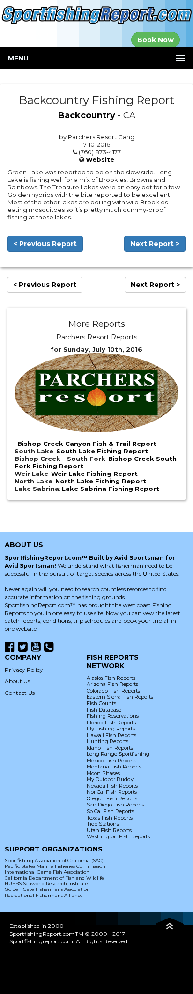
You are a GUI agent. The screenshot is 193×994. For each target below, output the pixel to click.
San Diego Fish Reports (115, 804)
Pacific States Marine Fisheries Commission (55, 866)
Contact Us (20, 692)
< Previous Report (45, 244)
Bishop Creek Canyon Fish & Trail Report (86, 443)
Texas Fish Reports (110, 817)
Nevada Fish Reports (112, 786)
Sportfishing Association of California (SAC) (54, 861)
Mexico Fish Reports (111, 760)
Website (100, 159)
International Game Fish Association (47, 872)
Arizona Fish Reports (112, 684)
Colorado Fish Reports (113, 690)
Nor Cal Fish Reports (112, 792)
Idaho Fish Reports (110, 748)
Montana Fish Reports (114, 766)
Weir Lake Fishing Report (94, 473)
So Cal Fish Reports (110, 811)
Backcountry (86, 115)
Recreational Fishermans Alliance (44, 895)
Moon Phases (103, 773)
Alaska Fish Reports (111, 678)
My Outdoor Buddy (110, 779)
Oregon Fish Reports (112, 798)
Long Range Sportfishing (118, 754)
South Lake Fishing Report (102, 451)
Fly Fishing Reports (111, 728)
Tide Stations (103, 824)
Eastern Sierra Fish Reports (120, 696)
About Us (17, 681)
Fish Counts (101, 703)
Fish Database (104, 710)
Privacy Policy (24, 669)
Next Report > (154, 244)
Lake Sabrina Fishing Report (110, 488)
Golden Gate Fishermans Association (47, 889)
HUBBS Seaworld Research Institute (46, 884)
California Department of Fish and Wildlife (54, 878)
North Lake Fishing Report (100, 481)
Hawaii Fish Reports (111, 735)
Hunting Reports (107, 741)
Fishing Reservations (113, 716)
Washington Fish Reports (118, 836)
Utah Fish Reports (109, 830)
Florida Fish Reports (111, 722)
